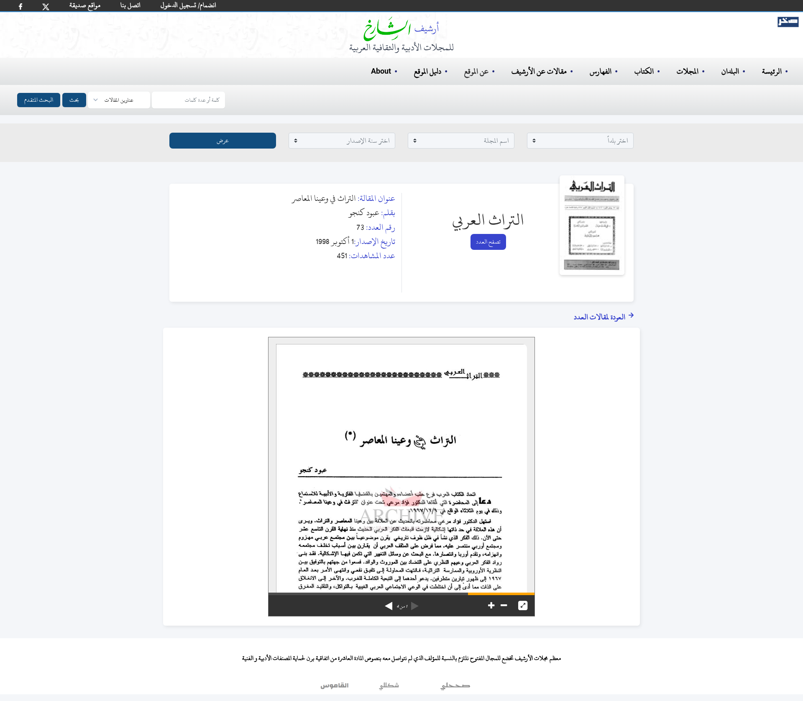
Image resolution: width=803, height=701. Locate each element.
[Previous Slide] (415, 603)
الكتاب (644, 71)
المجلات (687, 71)
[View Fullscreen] (522, 605)
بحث (74, 99)
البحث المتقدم (38, 99)
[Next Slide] (388, 603)
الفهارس (600, 71)
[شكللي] (389, 688)
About (381, 71)
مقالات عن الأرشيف (539, 71)
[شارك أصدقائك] (20, 6)
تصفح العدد (488, 241)
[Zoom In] (491, 605)
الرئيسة (772, 71)
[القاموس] (335, 688)
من (401, 606)
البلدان (730, 71)
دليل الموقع (427, 71)
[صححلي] (455, 688)
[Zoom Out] (504, 605)
